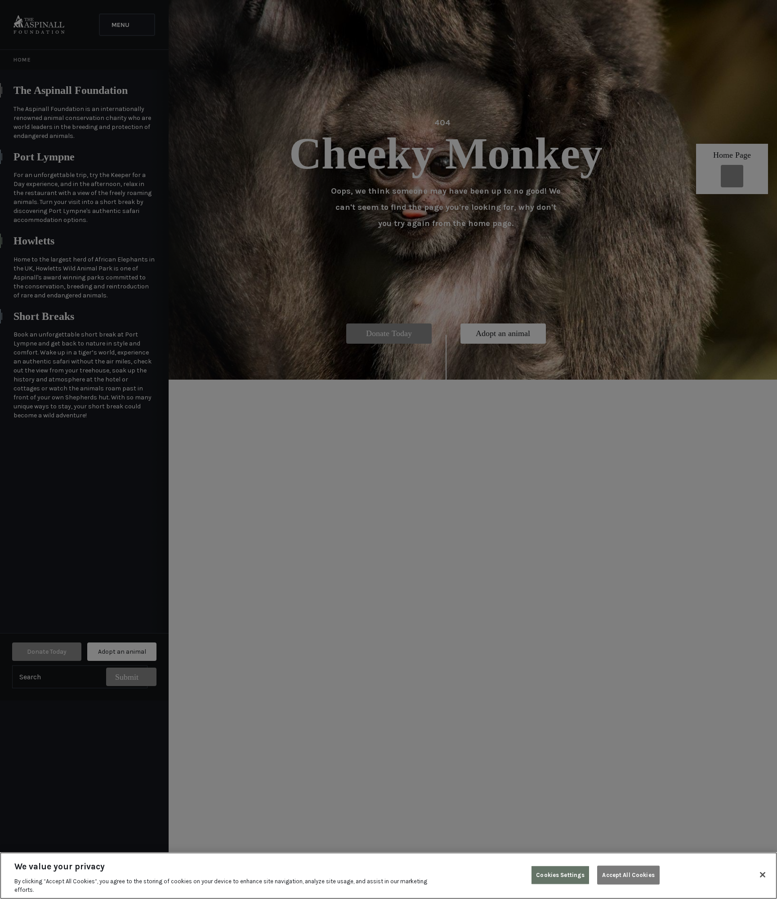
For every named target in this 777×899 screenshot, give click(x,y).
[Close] (763, 875)
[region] (388, 875)
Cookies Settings (560, 875)
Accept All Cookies (628, 875)
